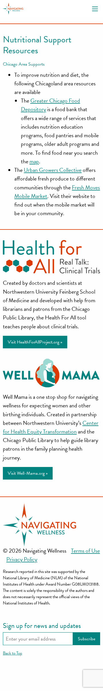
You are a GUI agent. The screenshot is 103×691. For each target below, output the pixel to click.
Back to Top (12, 653)
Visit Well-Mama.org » (28, 473)
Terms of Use (85, 550)
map (34, 161)
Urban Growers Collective (53, 170)
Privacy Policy (21, 559)
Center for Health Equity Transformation (50, 427)
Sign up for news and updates (42, 626)
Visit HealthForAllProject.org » (35, 342)
